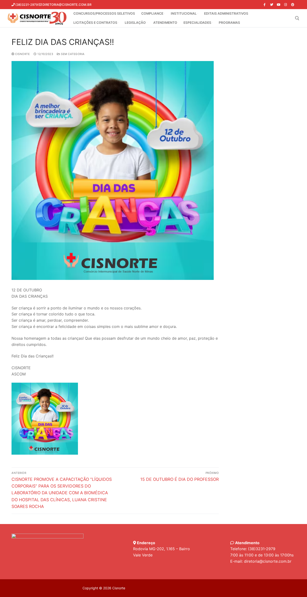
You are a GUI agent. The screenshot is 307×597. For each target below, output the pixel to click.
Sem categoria (72, 54)
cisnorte (22, 54)
